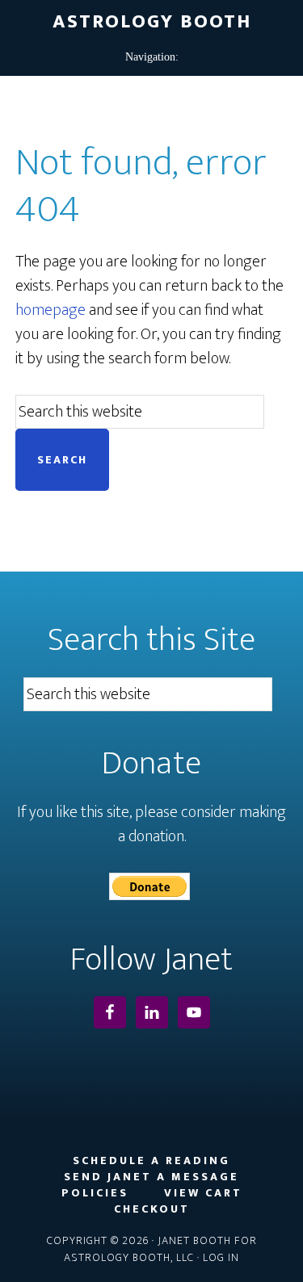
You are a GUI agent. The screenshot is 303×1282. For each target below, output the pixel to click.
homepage (50, 310)
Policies (94, 1193)
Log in (221, 1257)
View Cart (203, 1193)
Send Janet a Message (151, 1177)
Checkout (152, 1209)
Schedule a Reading (151, 1161)
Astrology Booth (152, 22)
